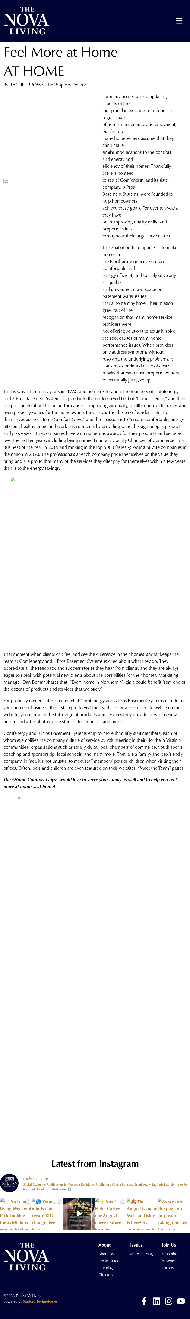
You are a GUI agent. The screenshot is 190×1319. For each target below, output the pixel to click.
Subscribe (169, 1253)
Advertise (169, 1260)
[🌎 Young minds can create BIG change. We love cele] (47, 1214)
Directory (105, 1274)
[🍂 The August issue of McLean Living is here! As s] (142, 1214)
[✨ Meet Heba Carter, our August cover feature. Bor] (111, 1214)
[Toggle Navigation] (179, 21)
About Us (106, 1253)
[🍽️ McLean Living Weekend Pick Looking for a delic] (16, 1214)
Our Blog (105, 1267)
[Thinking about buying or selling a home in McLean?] (79, 1214)
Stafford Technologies (40, 1301)
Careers (168, 1267)
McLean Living (141, 1253)
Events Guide (108, 1260)
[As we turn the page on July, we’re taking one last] (174, 1214)
